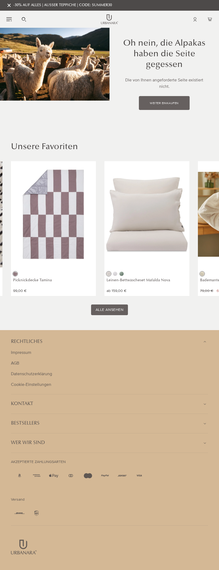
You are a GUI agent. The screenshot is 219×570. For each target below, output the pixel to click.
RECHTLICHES (26, 341)
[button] (9, 19)
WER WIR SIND (28, 443)
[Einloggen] (195, 19)
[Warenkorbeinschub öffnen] (210, 19)
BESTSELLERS (25, 423)
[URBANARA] (109, 19)
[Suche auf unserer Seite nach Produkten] (24, 19)
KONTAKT (22, 404)
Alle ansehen (110, 309)
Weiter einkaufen (164, 103)
